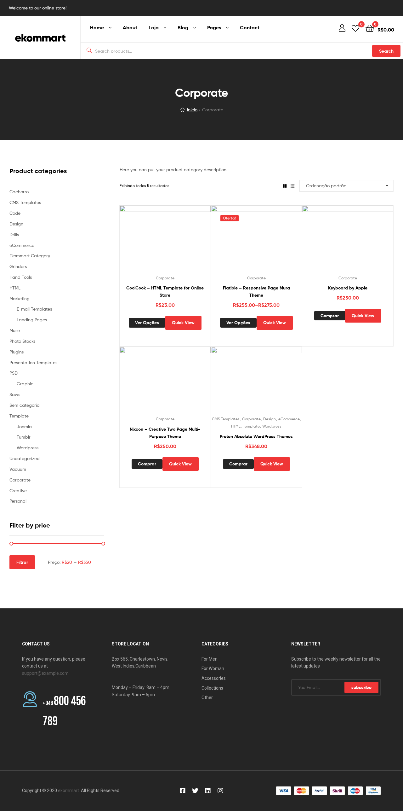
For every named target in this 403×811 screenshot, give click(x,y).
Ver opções (147, 322)
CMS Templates (226, 419)
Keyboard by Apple (347, 288)
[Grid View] (284, 186)
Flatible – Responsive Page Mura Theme (256, 291)
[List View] (292, 186)
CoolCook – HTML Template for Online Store (165, 291)
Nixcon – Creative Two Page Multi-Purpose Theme (165, 432)
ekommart (68, 790)
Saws (14, 394)
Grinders (18, 266)
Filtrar (22, 562)
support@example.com (45, 673)
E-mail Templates (34, 309)
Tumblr (24, 437)
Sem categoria (24, 405)
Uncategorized (24, 458)
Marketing (19, 298)
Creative (18, 490)
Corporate (165, 278)
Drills (14, 234)
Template (251, 426)
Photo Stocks (22, 341)
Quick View (180, 241)
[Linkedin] (208, 791)
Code (14, 213)
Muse (14, 330)
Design (269, 419)
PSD (13, 373)
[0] (355, 28)
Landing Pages (32, 319)
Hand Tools (20, 277)
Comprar (330, 315)
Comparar (165, 241)
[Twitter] (195, 791)
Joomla (24, 426)
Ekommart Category (29, 255)
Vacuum (17, 469)
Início (192, 109)
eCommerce (289, 419)
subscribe (361, 687)
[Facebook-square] (182, 791)
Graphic (25, 383)
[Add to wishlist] (149, 241)
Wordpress (271, 426)
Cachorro (19, 191)
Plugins (16, 351)
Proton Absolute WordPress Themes (256, 436)
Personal (17, 501)
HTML (236, 426)
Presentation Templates (33, 362)
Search (386, 51)
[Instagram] (220, 791)
